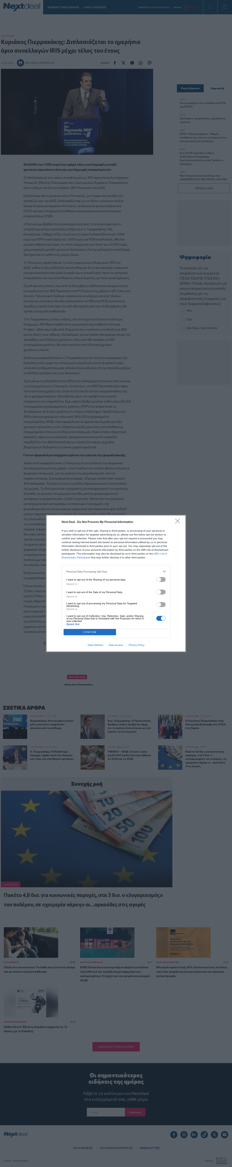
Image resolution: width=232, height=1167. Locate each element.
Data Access (116, 645)
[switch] (161, 579)
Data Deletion (95, 645)
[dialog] (116, 583)
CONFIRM (90, 632)
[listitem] (116, 571)
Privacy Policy (136, 645)
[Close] (178, 522)
